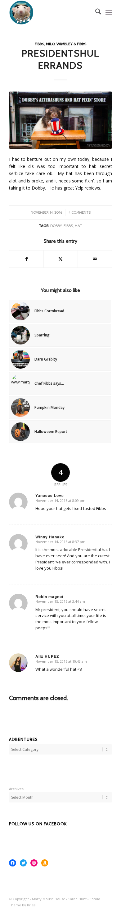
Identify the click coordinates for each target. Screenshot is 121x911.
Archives (16, 788)
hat (78, 225)
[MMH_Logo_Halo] (50, 12)
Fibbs (39, 43)
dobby (56, 225)
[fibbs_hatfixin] (60, 120)
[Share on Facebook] (26, 258)
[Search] (95, 12)
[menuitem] (95, 12)
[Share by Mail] (95, 258)
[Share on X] (61, 258)
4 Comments (80, 212)
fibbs (68, 225)
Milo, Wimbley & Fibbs (66, 43)
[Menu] (108, 12)
